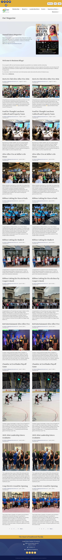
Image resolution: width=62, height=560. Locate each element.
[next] (56, 41)
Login (59, 3)
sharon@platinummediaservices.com (13, 43)
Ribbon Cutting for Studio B (13, 240)
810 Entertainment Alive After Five (16, 324)
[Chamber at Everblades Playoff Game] (16, 396)
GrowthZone (44, 558)
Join (55, 3)
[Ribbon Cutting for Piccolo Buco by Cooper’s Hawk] (16, 297)
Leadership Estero (34, 9)
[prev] (38, 41)
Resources (55, 12)
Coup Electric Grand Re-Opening (15, 486)
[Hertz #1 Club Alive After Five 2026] (16, 91)
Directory (50, 3)
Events (43, 9)
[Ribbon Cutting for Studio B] (16, 256)
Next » (21, 528)
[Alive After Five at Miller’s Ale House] (16, 172)
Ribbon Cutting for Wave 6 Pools (14, 198)
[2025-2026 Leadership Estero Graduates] (16, 457)
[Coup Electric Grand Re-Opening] (16, 502)
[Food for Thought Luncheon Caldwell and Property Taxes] (16, 130)
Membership (15, 9)
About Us (24, 9)
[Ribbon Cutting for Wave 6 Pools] (16, 214)
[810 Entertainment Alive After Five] (16, 340)
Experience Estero (53, 9)
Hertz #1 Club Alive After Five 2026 (15, 79)
